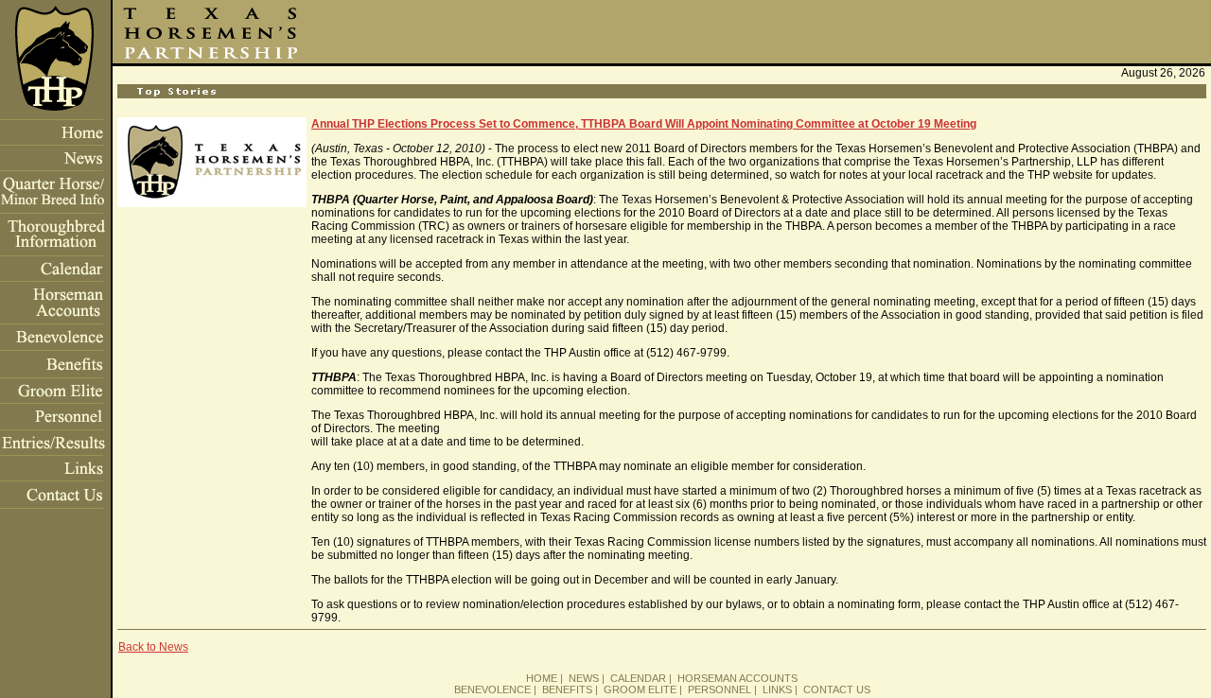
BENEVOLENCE (492, 689)
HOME (541, 678)
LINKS (777, 689)
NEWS (584, 678)
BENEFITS (567, 689)
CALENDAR (638, 678)
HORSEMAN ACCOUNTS (737, 678)
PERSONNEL (719, 689)
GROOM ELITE (640, 689)
